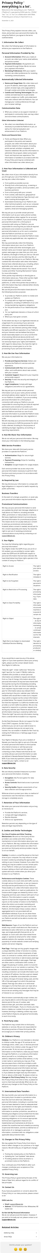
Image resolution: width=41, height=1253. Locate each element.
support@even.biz (8, 536)
